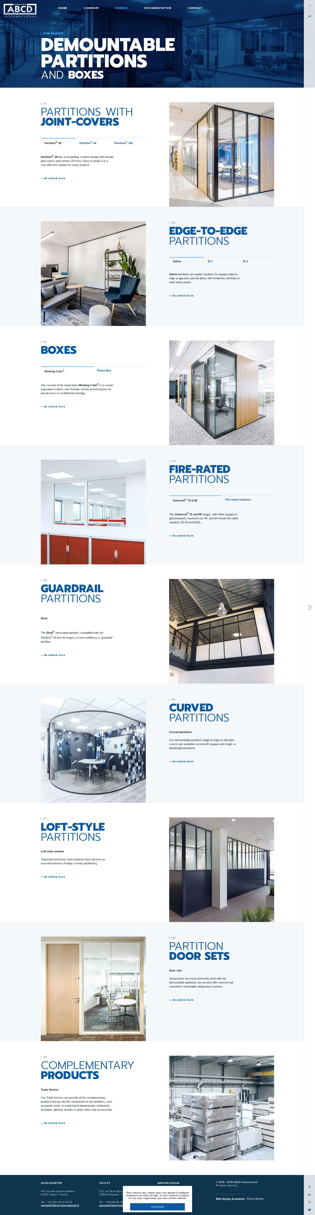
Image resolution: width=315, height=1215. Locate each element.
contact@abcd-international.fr (60, 1205)
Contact (195, 8)
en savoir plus (54, 179)
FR (309, 16)
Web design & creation (230, 1198)
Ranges (122, 8)
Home (62, 8)
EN (309, 5)
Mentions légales (168, 1183)
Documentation (157, 8)
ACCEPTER (157, 1207)
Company (91, 8)
